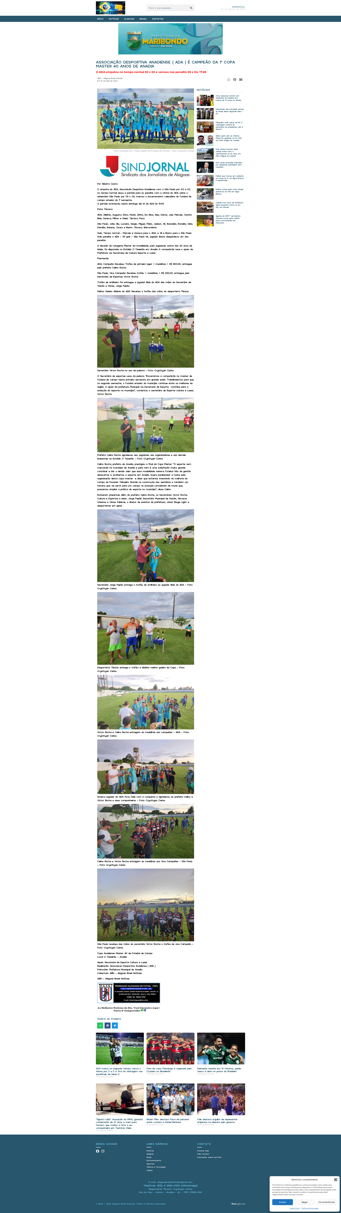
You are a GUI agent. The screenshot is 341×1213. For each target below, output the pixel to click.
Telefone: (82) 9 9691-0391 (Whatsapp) (170, 1185)
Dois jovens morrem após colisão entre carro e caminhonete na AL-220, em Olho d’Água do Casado (228, 152)
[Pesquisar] (191, 8)
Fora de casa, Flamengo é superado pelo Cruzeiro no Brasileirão (169, 1070)
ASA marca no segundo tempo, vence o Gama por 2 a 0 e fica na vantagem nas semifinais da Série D (119, 1071)
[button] (335, 1179)
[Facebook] (97, 1151)
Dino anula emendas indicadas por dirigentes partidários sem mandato (229, 164)
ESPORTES (157, 19)
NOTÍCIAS (114, 19)
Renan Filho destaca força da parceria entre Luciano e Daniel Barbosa (168, 1121)
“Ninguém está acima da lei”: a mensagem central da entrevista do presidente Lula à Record (229, 125)
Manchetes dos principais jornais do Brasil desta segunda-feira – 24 (230, 111)
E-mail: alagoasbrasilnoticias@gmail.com (170, 1182)
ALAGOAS (129, 19)
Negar (305, 1202)
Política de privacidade (309, 1208)
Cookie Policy (295, 1208)
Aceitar (282, 1202)
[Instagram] (103, 1151)
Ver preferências (326, 1202)
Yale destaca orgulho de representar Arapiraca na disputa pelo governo (217, 1121)
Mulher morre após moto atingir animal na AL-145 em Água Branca (229, 191)
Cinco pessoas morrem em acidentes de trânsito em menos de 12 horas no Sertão (228, 98)
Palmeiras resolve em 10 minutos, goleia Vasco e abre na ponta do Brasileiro (219, 1070)
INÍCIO (100, 19)
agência (238, 1203)
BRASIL (143, 19)
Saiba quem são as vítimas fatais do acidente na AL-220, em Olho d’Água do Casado (229, 138)
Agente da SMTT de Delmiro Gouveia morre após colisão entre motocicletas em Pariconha (228, 219)
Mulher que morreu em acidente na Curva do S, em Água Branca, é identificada (230, 178)
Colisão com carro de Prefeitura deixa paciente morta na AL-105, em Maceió (229, 204)
